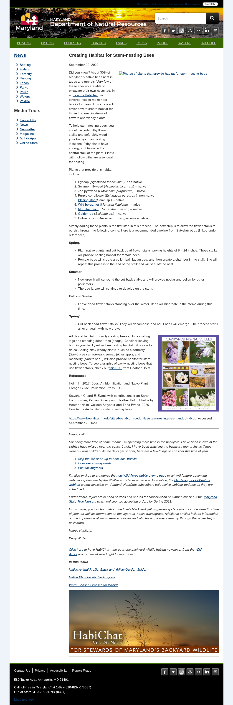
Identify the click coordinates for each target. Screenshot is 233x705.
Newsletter (27, 129)
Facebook (164, 30)
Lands (121, 43)
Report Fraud (81, 670)
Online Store (29, 143)
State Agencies (176, 4)
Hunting (98, 43)
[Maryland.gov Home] (29, 24)
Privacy (40, 670)
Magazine (27, 134)
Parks (142, 43)
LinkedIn (206, 30)
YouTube (190, 30)
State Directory (159, 4)
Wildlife (208, 43)
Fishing (47, 43)
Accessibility (58, 670)
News (20, 55)
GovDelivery (215, 30)
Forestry (72, 43)
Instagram (181, 30)
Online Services (192, 4)
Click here (76, 549)
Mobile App (28, 138)
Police (162, 43)
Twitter (173, 30)
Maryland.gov (143, 4)
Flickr (198, 30)
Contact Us (28, 120)
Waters (184, 43)
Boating (24, 43)
